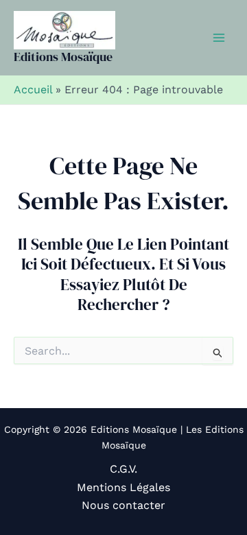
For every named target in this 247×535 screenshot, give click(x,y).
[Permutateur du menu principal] (218, 37)
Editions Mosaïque (63, 56)
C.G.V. (123, 468)
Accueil (33, 89)
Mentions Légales (123, 487)
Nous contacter (123, 505)
